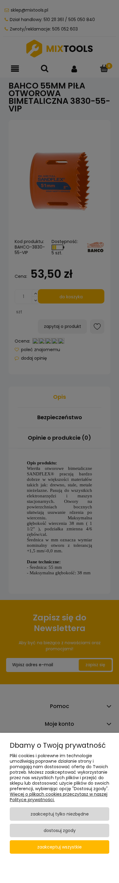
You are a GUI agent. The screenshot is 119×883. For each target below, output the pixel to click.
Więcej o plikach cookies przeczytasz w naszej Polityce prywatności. (58, 797)
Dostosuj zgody (60, 830)
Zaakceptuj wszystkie (59, 847)
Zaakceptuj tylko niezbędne (60, 814)
